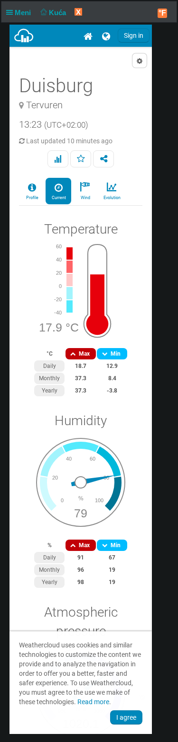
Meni (24, 13)
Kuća (58, 13)
